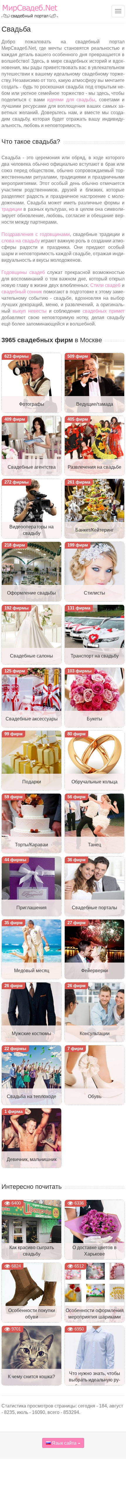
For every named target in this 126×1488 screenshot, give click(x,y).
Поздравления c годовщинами (35, 234)
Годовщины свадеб (23, 272)
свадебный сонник (21, 291)
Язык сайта (63, 1443)
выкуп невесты (30, 311)
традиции (11, 209)
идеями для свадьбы (71, 99)
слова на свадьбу (20, 240)
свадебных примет (104, 311)
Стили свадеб (105, 285)
